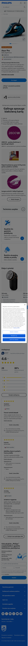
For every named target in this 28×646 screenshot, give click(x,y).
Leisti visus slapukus (13, 340)
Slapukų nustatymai (13, 332)
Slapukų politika (10, 328)
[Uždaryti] (24, 304)
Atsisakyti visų (13, 336)
